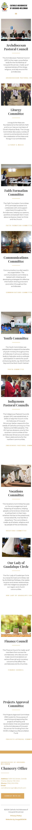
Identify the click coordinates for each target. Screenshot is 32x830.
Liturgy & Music (16, 145)
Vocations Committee (16, 531)
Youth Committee (16, 369)
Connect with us (13, 796)
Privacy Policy (16, 816)
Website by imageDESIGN (16, 819)
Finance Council (16, 670)
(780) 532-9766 (9, 783)
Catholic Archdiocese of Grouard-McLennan (19, 7)
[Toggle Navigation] (16, 13)
